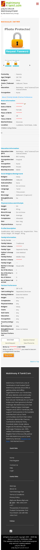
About (4, 97)
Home (12, 458)
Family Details (12, 97)
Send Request (10, 343)
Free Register (14, 461)
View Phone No (29, 343)
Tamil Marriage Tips (17, 492)
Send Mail (10, 340)
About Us (13, 489)
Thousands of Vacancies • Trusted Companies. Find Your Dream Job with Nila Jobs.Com (19, 511)
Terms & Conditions (17, 495)
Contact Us (14, 465)
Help (11, 468)
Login (12, 471)
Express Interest (29, 340)
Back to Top (34, 362)
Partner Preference (25, 97)
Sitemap (13, 486)
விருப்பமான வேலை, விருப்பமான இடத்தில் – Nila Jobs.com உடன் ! (19, 502)
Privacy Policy (15, 497)
